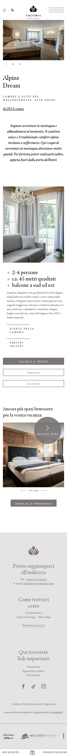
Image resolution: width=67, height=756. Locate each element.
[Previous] (24, 490)
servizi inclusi (17, 344)
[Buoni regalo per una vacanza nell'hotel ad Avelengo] (32, 752)
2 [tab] (13, 64)
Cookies (16, 704)
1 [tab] (6, 64)
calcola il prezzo (33, 361)
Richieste (11, 752)
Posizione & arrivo (33, 625)
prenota (33, 372)
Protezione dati (32, 704)
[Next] (43, 490)
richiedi (33, 383)
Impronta (49, 704)
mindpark (57, 712)
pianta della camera (22, 330)
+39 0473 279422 (36, 579)
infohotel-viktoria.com (38, 584)
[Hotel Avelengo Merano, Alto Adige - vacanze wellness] (12, 10)
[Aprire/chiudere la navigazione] (55, 10)
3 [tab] (19, 64)
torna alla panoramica (34, 503)
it (4, 10)
